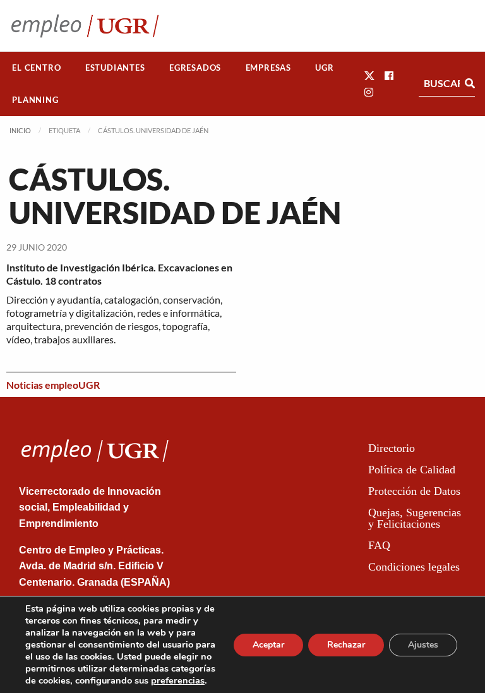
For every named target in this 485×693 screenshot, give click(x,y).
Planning (35, 100)
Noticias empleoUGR (53, 385)
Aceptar (268, 645)
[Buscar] (470, 83)
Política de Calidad (411, 469)
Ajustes (423, 645)
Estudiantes (115, 67)
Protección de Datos (414, 491)
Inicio (20, 130)
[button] (369, 75)
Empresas (268, 67)
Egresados (195, 67)
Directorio (391, 448)
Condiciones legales (414, 566)
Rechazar (346, 645)
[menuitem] (36, 68)
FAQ (379, 545)
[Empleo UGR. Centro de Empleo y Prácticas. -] (85, 25)
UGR (324, 67)
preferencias (178, 680)
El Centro (36, 67)
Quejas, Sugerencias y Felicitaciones (414, 518)
